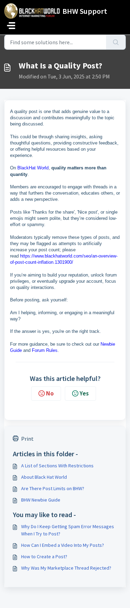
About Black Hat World (44, 477)
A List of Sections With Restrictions (57, 465)
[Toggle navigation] (11, 25)
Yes (84, 393)
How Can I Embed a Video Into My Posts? (62, 545)
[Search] (116, 42)
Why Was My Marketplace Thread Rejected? (66, 568)
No (50, 393)
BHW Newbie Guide (40, 500)
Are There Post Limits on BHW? (52, 488)
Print (27, 438)
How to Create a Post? (44, 556)
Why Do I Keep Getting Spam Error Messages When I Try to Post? (67, 530)
